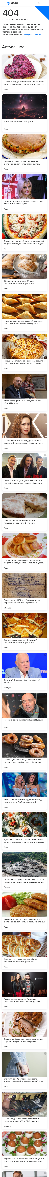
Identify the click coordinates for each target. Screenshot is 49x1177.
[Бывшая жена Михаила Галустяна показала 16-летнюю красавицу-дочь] (24, 990)
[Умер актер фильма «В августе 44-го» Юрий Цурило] (24, 392)
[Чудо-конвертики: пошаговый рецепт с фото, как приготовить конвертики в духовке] (24, 312)
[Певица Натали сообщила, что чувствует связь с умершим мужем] (24, 193)
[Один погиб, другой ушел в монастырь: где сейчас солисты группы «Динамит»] (24, 472)
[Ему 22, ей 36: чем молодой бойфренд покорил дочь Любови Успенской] (24, 791)
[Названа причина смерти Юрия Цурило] (24, 711)
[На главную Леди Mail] (14, 3)
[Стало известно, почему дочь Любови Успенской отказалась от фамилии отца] (24, 432)
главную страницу (32, 34)
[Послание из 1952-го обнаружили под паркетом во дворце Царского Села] (24, 591)
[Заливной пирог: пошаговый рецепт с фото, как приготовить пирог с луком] (24, 153)
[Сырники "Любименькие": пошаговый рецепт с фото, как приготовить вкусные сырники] (24, 552)
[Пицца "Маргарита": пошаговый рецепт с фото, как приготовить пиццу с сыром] (24, 352)
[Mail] (8, 3)
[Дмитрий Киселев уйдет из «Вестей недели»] (24, 671)
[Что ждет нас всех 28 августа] (24, 113)
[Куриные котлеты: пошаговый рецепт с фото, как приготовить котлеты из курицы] (24, 911)
